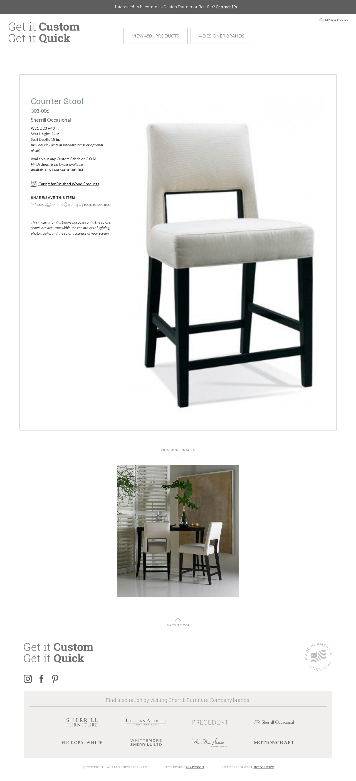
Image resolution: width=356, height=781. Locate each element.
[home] (44, 33)
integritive (264, 767)
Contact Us (226, 6)
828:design (195, 767)
